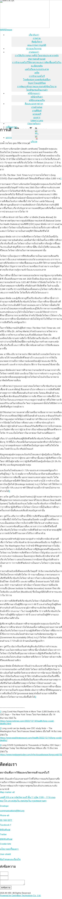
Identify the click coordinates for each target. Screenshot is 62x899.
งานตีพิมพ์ (37, 110)
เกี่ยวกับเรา (34, 35)
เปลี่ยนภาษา (11, 127)
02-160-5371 (6, 820)
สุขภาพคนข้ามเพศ (36, 59)
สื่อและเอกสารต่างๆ (34, 103)
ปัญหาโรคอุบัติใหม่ (37, 83)
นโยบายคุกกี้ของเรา (9, 849)
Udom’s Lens (37, 120)
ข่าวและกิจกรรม (34, 48)
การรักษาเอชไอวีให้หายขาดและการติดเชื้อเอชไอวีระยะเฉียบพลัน (36, 64)
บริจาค (34, 141)
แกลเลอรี (37, 114)
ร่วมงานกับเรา (34, 123)
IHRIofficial (5, 829)
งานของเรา (34, 52)
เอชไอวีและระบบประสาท (37, 69)
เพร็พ (36, 72)
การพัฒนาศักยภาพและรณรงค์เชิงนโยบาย (37, 86)
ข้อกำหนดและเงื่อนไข (10, 859)
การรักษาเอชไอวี (37, 76)
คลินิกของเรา (34, 93)
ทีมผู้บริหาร (37, 41)
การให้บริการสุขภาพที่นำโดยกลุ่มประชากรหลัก (37, 55)
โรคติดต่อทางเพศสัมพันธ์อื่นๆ (36, 79)
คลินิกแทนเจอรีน (37, 100)
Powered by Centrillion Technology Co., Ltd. (20, 895)
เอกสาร (36, 117)
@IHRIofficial (6, 839)
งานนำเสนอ (36, 107)
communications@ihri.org (12, 810)
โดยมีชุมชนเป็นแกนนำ (37, 90)
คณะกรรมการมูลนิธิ (36, 45)
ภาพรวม (37, 38)
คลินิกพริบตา (37, 97)
